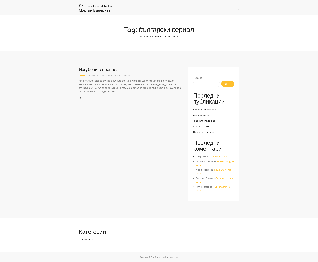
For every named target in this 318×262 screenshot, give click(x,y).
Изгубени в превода (99, 69)
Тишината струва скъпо (205, 120)
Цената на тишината (203, 132)
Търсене (197, 77)
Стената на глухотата (203, 126)
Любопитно (83, 75)
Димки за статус (201, 114)
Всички (150, 37)
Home (142, 37)
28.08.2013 (95, 75)
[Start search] (237, 8)
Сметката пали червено (204, 109)
